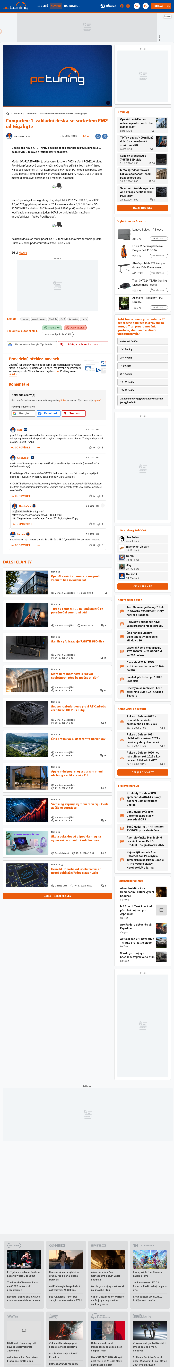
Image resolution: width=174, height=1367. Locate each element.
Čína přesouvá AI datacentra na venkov (78, 739)
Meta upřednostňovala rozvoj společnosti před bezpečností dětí (75, 675)
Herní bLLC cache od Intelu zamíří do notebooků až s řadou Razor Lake (76, 871)
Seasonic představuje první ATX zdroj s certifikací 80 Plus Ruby (78, 708)
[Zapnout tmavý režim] (146, 6)
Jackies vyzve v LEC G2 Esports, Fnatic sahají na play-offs (150, 1286)
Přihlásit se (161, 6)
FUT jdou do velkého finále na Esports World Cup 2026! (23, 1274)
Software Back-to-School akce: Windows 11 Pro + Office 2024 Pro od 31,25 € (150, 1361)
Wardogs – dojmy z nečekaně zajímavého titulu (137, 955)
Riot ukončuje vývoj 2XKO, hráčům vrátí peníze (147, 1298)
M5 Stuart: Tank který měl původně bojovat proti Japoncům (136, 910)
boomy (21, 534)
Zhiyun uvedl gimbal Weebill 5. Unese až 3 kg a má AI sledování (150, 1347)
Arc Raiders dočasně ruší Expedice (136, 926)
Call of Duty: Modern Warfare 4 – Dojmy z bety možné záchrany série (107, 1300)
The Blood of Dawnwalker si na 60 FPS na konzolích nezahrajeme (22, 1286)
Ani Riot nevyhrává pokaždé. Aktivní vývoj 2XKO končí (65, 1288)
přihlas (62, 400)
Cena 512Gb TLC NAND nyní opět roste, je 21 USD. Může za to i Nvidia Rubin (106, 1361)
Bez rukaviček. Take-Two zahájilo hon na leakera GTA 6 (65, 1298)
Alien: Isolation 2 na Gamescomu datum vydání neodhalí (137, 892)
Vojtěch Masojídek (65, 593)
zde (56, 371)
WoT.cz (124, 918)
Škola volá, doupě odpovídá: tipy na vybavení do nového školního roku (76, 838)
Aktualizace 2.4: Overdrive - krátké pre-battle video (137, 940)
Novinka (17, 113)
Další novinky (142, 208)
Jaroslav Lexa (22, 136)
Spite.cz (124, 899)
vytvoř (97, 400)
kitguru (23, 252)
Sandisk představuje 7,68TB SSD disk (77, 641)
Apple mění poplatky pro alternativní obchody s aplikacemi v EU (77, 773)
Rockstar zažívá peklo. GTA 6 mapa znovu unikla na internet (24, 1298)
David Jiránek (62, 853)
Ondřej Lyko (61, 886)
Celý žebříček (142, 586)
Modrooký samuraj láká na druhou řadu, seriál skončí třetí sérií (64, 1276)
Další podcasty (143, 772)
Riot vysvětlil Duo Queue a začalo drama (147, 1274)
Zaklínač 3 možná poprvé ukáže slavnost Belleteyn (63, 1345)
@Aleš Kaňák (22, 511)
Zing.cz (124, 932)
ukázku (13, 374)
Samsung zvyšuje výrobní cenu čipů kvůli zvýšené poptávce (79, 806)
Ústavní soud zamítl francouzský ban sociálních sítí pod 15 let (106, 1347)
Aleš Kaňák (23, 457)
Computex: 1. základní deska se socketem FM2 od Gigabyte (56, 113)
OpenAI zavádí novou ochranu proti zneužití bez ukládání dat (75, 578)
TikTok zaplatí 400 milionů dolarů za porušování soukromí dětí (77, 610)
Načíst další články (57, 896)
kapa (19, 429)
